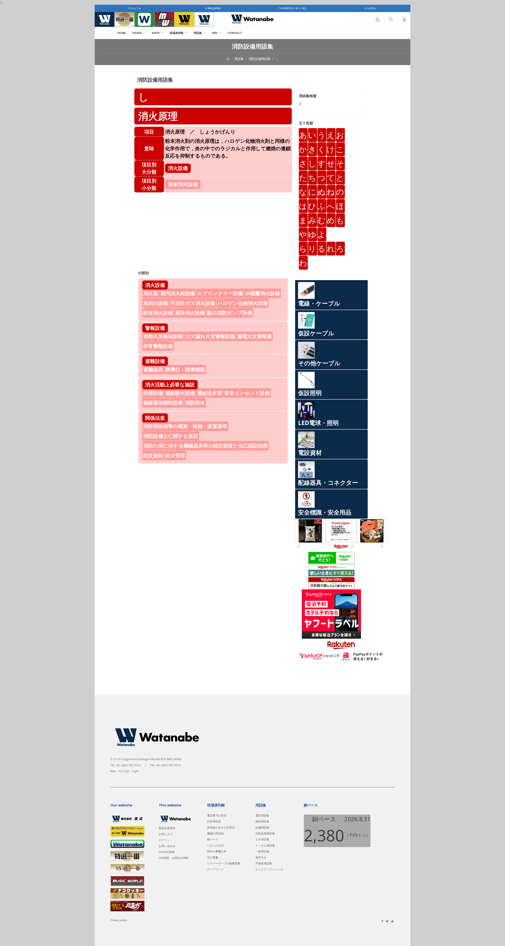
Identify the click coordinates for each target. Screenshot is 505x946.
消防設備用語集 (260, 59)
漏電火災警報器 (254, 336)
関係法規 (155, 417)
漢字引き (261, 857)
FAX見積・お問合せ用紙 (173, 858)
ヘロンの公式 (215, 845)
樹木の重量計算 (216, 851)
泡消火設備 (155, 303)
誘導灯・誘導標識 (185, 369)
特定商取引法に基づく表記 (293, 8)
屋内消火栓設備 (177, 293)
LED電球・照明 (318, 423)
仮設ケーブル (316, 333)
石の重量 (212, 857)
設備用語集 (262, 827)
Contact (234, 33)
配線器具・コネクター (328, 482)
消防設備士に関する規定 (170, 435)
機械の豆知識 (215, 833)
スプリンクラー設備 (220, 293)
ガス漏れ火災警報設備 (210, 336)
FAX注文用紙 (167, 852)
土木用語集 (262, 839)
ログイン (164, 840)
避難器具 (153, 369)
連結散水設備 (180, 393)
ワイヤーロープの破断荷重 (223, 863)
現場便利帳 (177, 33)
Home (121, 33)
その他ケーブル (319, 363)
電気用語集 (262, 815)
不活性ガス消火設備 (192, 303)
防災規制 (153, 455)
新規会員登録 (214, 8)
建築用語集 (262, 821)
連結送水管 (209, 393)
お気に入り (166, 834)
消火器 (150, 293)
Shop (156, 33)
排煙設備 (153, 393)
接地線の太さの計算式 (221, 827)
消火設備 (155, 284)
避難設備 (155, 361)
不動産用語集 (263, 863)
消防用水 (195, 402)
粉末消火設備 (158, 312)
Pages (137, 33)
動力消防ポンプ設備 (229, 312)
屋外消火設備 (190, 312)
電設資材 (310, 452)
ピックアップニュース (269, 869)
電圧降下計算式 (216, 815)
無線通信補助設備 (163, 402)
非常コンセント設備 (247, 393)
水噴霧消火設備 (262, 293)
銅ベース (212, 839)
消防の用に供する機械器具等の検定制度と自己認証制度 (205, 445)
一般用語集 (262, 851)
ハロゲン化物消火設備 (242, 303)
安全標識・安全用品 (324, 512)
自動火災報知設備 (163, 336)
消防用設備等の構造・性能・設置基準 (185, 426)
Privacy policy (118, 920)
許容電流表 (214, 821)
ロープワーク (215, 869)
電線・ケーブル (319, 303)
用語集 (198, 33)
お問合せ (372, 8)
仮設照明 (310, 393)
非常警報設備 (158, 346)
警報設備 (155, 327)
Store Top (135, 8)
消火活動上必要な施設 (170, 384)
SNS (215, 33)
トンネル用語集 (265, 845)
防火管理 (175, 455)
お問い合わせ (167, 846)
